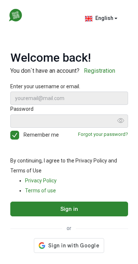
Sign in (69, 209)
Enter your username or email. (45, 86)
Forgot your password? (103, 134)
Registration (99, 70)
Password (21, 109)
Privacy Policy (41, 181)
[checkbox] (16, 135)
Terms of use (40, 190)
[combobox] (102, 18)
